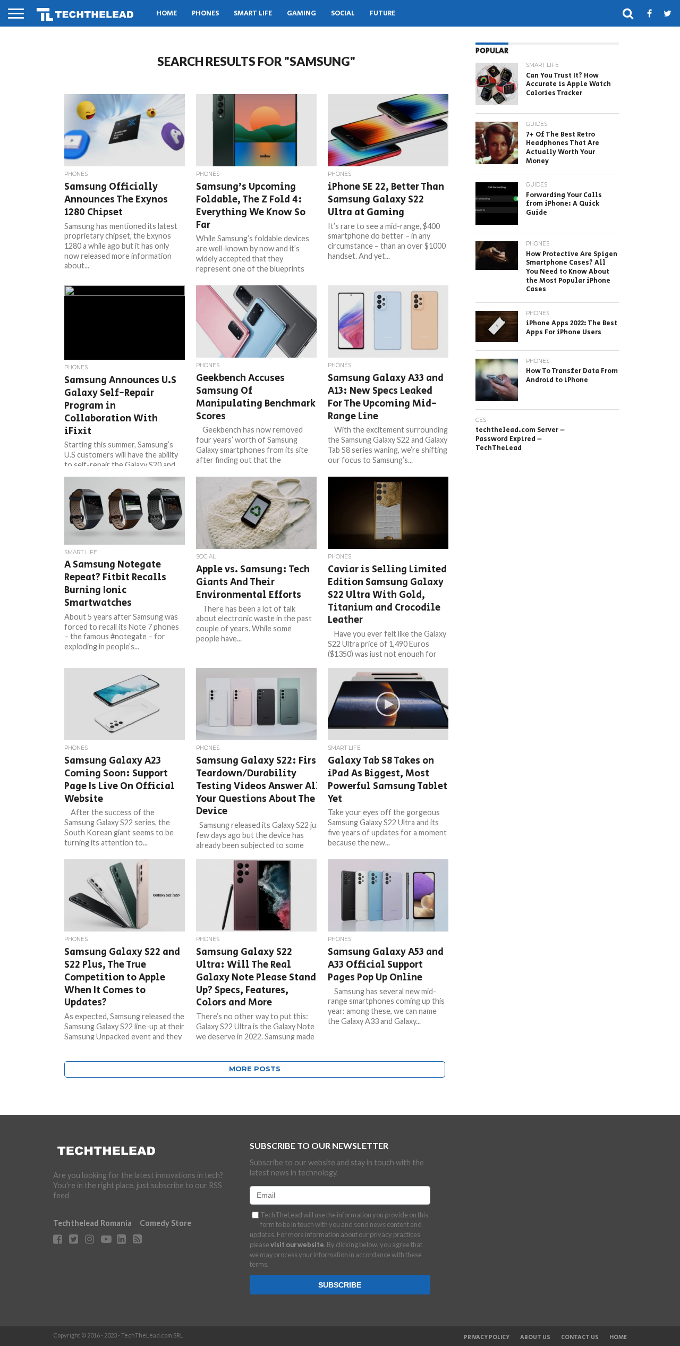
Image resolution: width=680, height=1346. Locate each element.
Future (382, 14)
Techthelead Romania (92, 1223)
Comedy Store (165, 1223)
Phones (205, 14)
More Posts (254, 1069)
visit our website (297, 1244)
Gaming (301, 14)
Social (343, 14)
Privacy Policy (486, 1337)
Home (166, 14)
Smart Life (253, 14)
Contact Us (580, 1337)
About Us (535, 1337)
